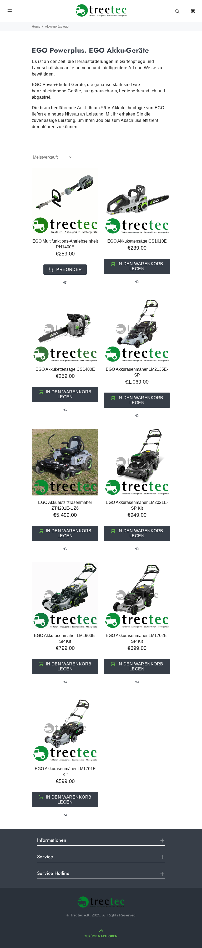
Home (36, 26)
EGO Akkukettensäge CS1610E (137, 241)
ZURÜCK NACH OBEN (101, 936)
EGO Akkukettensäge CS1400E (65, 369)
